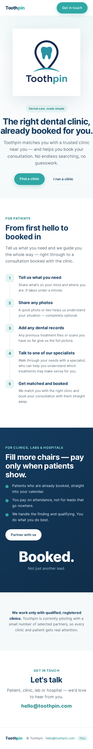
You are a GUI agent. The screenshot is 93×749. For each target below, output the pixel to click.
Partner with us (23, 535)
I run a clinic (63, 179)
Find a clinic (29, 179)
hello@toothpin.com (46, 706)
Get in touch (72, 8)
